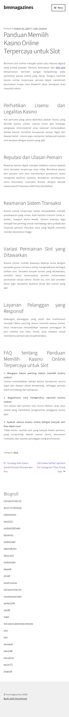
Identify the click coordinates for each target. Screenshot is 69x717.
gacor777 (8, 664)
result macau (10, 582)
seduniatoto (10, 514)
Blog (16, 452)
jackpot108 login (12, 528)
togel (6, 616)
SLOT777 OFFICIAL (13, 507)
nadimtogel (9, 541)
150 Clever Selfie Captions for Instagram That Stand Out (51, 467)
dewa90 (7, 569)
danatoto (8, 535)
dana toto (9, 555)
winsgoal (8, 644)
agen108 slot (10, 548)
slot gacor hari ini (13, 500)
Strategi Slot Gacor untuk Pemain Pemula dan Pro (18, 467)
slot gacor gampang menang (18, 623)
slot (58, 67)
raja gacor (9, 657)
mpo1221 (8, 521)
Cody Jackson (40, 28)
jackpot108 (9, 603)
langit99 (8, 671)
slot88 (7, 575)
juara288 (8, 650)
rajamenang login (13, 596)
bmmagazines (18, 7)
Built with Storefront (15, 698)
